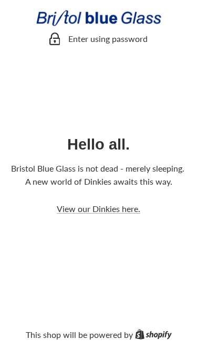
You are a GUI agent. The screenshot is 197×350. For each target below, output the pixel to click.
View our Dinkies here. (98, 209)
